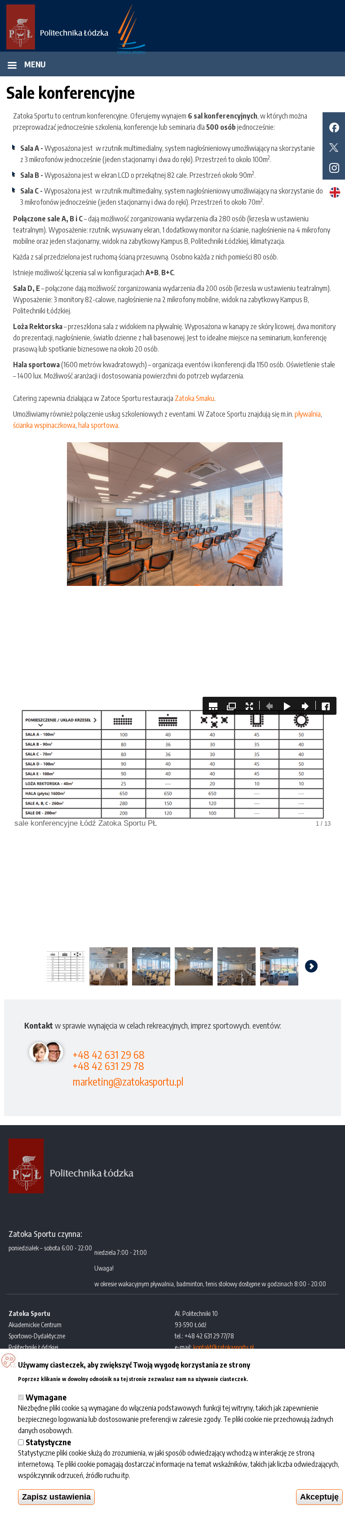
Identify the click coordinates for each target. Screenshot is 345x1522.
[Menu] (12, 66)
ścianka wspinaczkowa (44, 425)
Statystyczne (48, 1442)
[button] (174, 514)
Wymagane (46, 1397)
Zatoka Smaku (194, 398)
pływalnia (308, 413)
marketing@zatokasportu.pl (128, 1081)
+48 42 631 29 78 (108, 1065)
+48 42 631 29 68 (109, 1054)
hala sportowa (98, 425)
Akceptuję (319, 1496)
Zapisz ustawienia (56, 1496)
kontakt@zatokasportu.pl (223, 1347)
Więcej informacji (276, 1377)
